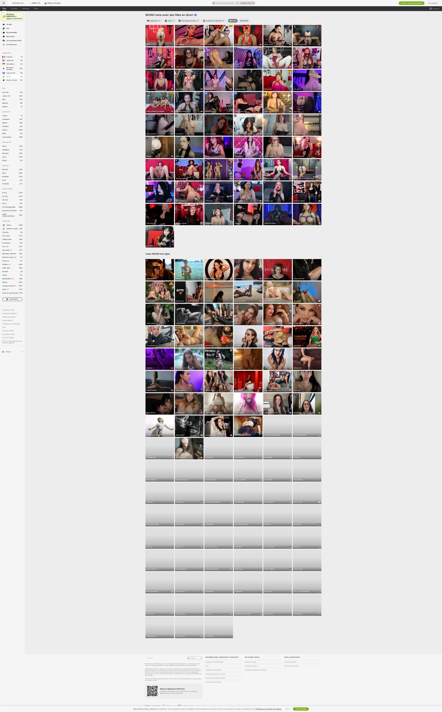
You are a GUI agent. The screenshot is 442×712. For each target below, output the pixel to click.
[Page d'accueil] (17, 3)
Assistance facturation (9, 313)
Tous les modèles (8, 338)
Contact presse (7, 320)
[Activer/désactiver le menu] (3, 3)
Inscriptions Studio (8, 334)
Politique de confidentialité (11, 324)
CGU (3, 327)
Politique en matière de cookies (268, 709)
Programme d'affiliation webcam (256, 670)
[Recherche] (237, 3)
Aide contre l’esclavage (213, 682)
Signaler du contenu (9, 317)
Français (193, 658)
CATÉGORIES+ (14, 299)
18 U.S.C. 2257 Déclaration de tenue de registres (12, 342)
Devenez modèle (8, 331)
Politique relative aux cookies (215, 674)
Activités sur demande (214, 21)
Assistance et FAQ (8, 310)
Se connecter (433, 3)
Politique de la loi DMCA (214, 670)
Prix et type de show (189, 21)
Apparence (154, 21)
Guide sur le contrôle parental (215, 678)
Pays (170, 21)
